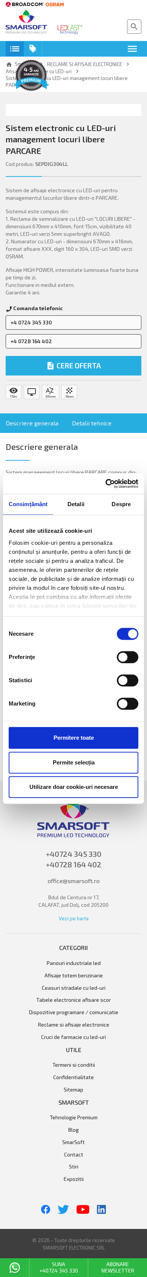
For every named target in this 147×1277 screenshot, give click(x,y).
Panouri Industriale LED (74, 963)
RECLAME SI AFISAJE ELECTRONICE (73, 1025)
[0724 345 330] (14, 1267)
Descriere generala (32, 423)
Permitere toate (74, 737)
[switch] (127, 657)
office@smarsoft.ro (73, 880)
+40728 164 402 (73, 864)
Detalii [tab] (75, 504)
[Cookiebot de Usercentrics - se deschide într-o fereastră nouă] (105, 483)
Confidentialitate (73, 1077)
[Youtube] (83, 1209)
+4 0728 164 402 (31, 341)
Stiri (73, 1167)
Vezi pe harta (74, 918)
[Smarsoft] (26, 22)
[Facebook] (45, 1209)
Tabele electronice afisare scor (73, 1000)
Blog (73, 1130)
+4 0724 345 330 (31, 322)
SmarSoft (73, 1142)
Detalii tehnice (92, 423)
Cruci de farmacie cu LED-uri (73, 1037)
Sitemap (73, 1090)
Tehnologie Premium (74, 1117)
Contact (73, 1155)
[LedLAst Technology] (70, 29)
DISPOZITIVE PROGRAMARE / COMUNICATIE (73, 1012)
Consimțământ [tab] (28, 504)
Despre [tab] (121, 504)
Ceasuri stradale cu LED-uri (74, 988)
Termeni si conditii (73, 1065)
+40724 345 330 (73, 854)
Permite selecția (74, 762)
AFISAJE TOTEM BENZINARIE (73, 975)
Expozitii (74, 1179)
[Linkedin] (101, 1209)
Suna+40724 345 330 (58, 1267)
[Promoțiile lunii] (33, 48)
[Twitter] (63, 1209)
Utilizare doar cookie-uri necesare (73, 787)
